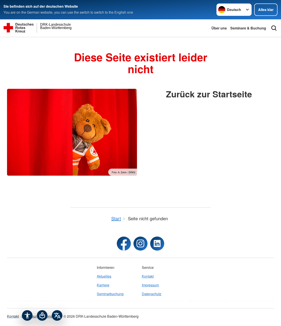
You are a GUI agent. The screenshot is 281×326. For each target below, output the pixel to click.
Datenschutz (151, 293)
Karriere (103, 285)
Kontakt (148, 276)
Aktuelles (104, 276)
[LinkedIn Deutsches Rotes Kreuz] (157, 244)
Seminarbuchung (110, 293)
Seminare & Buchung (248, 28)
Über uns (219, 28)
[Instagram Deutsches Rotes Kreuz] (140, 244)
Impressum (150, 285)
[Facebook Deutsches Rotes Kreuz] (124, 244)
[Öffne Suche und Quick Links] (273, 28)
